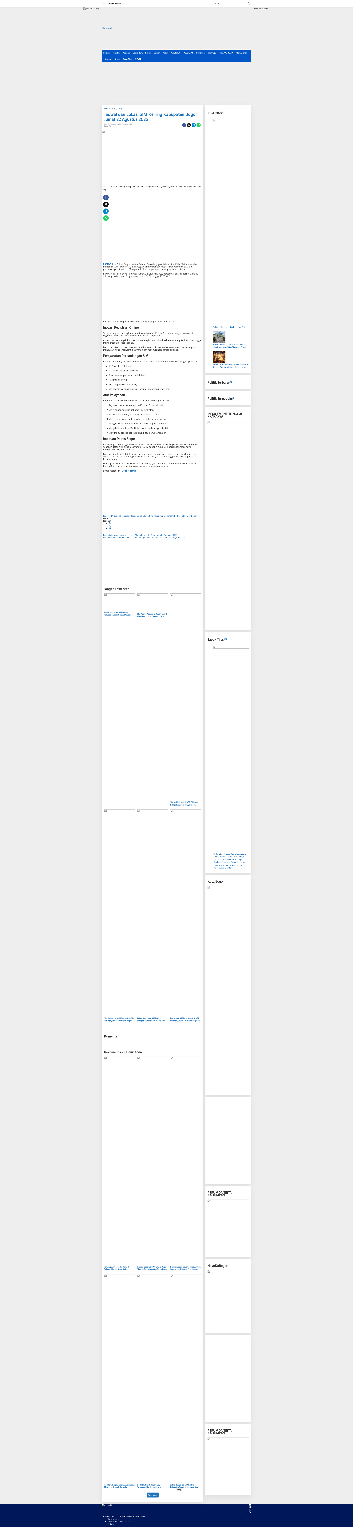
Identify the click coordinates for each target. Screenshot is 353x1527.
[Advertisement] (201, 28)
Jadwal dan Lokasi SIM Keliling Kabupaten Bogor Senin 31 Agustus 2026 (118, 613)
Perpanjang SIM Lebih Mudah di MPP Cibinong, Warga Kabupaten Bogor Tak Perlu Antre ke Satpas (185, 1019)
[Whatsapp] (198, 125)
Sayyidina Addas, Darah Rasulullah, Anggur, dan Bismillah (228, 866)
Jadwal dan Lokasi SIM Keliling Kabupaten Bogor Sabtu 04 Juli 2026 (151, 1019)
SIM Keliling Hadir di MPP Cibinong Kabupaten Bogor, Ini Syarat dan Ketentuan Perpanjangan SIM (184, 803)
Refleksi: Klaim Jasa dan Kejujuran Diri (229, 327)
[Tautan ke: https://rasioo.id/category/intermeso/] (223, 112)
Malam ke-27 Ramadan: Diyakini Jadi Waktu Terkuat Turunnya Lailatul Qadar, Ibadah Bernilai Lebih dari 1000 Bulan (231, 365)
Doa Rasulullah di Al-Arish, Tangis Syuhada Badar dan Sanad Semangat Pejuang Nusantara (229, 860)
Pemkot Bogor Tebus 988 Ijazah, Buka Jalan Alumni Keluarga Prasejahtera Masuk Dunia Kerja (185, 1268)
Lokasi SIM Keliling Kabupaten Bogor (153, 516)
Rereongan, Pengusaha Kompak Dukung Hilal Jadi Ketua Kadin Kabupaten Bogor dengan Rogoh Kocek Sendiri (119, 1268)
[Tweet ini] (189, 125)
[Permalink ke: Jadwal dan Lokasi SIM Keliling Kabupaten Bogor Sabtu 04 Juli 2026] (152, 912)
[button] (248, 3)
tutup (97, 8)
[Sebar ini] (184, 125)
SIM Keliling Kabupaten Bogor (183, 516)
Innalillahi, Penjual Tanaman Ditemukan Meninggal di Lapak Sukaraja (119, 1486)
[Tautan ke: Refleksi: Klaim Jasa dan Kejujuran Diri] (231, 222)
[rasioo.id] (107, 28)
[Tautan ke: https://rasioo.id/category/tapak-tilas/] (225, 639)
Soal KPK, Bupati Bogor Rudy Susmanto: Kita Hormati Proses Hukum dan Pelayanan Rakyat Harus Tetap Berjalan (151, 1486)
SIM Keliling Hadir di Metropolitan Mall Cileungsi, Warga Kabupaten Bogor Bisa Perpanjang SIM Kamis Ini (119, 1019)
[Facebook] (110, 523)
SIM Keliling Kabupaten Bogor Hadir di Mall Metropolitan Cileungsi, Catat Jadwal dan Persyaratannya (152, 615)
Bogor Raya (108, 126)
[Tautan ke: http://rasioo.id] (230, 382)
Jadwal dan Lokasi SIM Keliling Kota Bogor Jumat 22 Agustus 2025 (140, 535)
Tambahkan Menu (114, 3)
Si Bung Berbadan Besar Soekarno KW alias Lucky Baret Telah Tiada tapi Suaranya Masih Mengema (231, 345)
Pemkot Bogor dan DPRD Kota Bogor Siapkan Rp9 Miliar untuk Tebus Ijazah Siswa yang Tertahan (152, 1268)
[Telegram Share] (194, 125)
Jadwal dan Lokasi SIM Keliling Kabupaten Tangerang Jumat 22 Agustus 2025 (144, 537)
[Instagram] (110, 528)
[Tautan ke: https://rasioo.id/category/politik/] (234, 398)
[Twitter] (110, 526)
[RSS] (110, 531)
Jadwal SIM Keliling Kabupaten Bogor (119, 516)
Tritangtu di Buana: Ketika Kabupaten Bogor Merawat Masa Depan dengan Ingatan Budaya (230, 855)
